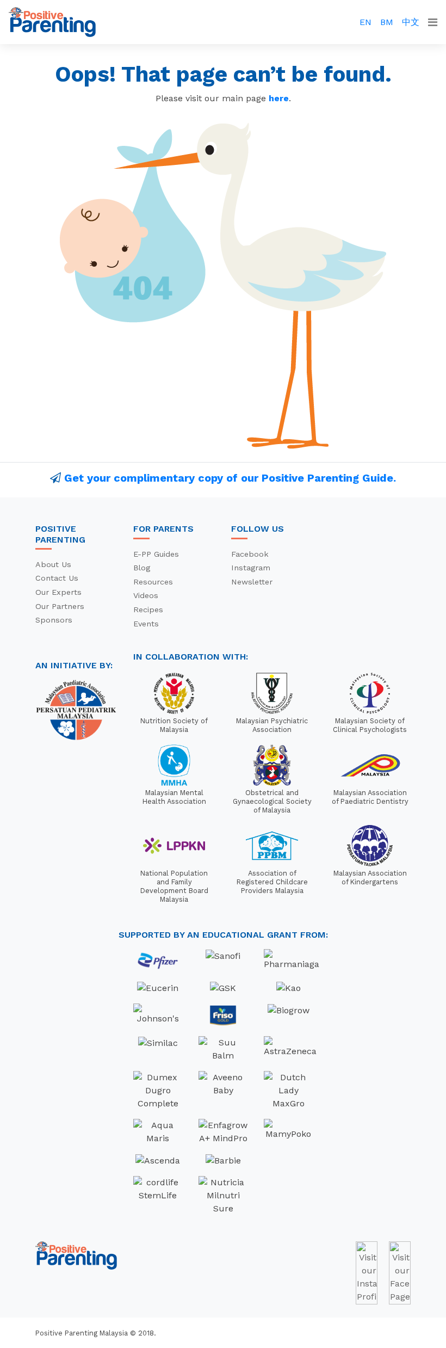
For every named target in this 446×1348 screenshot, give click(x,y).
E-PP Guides (156, 554)
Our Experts (58, 592)
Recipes (148, 609)
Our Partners (59, 606)
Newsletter (251, 581)
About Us (53, 564)
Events (146, 623)
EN (365, 22)
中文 (410, 22)
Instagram (250, 567)
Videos (145, 595)
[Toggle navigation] (432, 22)
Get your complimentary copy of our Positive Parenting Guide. (230, 477)
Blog (141, 567)
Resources (153, 581)
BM (386, 22)
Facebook (250, 554)
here (279, 98)
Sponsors (53, 619)
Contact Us (56, 578)
